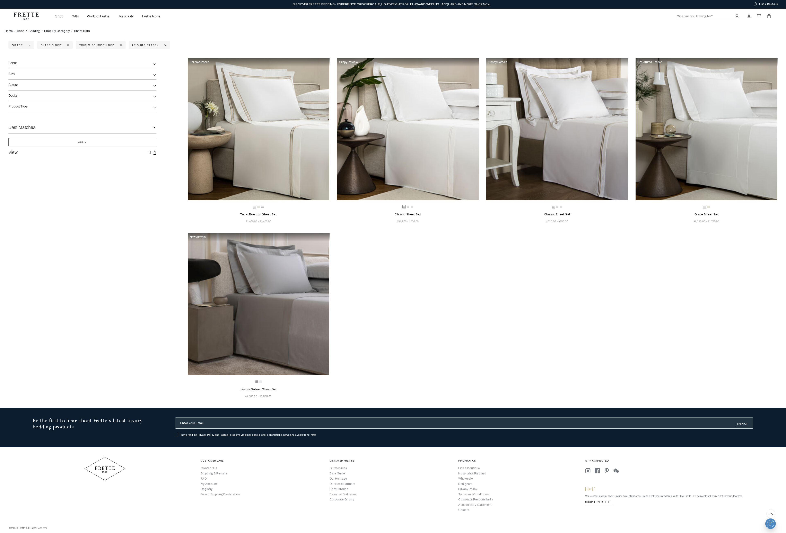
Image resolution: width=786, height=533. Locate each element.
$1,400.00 (252, 221)
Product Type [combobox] (18, 106)
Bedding (34, 31)
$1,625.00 (700, 221)
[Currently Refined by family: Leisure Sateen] (164, 45)
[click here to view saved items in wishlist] (759, 16)
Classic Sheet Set (408, 214)
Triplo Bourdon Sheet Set (258, 214)
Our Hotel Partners (342, 483)
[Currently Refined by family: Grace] (29, 45)
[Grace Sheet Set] (706, 129)
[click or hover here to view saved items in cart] (769, 16)
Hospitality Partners (472, 473)
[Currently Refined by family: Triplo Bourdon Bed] (120, 45)
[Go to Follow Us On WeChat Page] (617, 470)
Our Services (338, 468)
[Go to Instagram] (590, 470)
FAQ (204, 478)
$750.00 (414, 221)
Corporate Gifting (342, 499)
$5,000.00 (266, 396)
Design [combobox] (13, 95)
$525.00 (402, 221)
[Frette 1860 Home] (24, 16)
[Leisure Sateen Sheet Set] (259, 304)
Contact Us (209, 468)
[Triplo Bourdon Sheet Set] (259, 129)
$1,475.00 (265, 221)
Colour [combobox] (13, 84)
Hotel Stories (339, 489)
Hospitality (126, 16)
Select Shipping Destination (220, 494)
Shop (20, 31)
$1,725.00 (713, 221)
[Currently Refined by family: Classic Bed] (67, 45)
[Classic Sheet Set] (408, 129)
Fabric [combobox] (12, 63)
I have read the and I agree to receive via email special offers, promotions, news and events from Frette (248, 434)
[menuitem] (54, 16)
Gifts (75, 16)
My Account (209, 483)
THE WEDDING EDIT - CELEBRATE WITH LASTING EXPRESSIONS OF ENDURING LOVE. (392, 4)
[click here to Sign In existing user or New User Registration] (748, 16)
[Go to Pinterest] (608, 470)
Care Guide (337, 473)
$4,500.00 (251, 396)
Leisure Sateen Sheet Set (258, 389)
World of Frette (98, 16)
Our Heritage (338, 478)
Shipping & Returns (214, 473)
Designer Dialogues (343, 494)
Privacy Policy (206, 434)
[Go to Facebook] (599, 470)
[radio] (258, 207)
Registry (206, 489)
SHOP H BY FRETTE (598, 502)
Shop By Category (57, 31)
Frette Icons (151, 16)
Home (9, 31)
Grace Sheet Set (707, 214)
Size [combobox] (11, 74)
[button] (770, 523)
